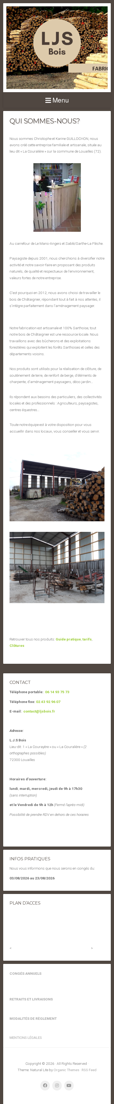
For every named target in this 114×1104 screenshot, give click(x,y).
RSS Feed (89, 1070)
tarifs (87, 639)
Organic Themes (66, 1070)
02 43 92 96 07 (48, 702)
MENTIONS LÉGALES (26, 1037)
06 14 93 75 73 (57, 692)
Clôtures (17, 645)
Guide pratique (68, 639)
